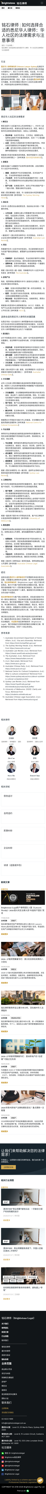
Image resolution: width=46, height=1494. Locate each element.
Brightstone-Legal (12, 1470)
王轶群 (17, 1294)
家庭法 (4, 1390)
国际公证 (5, 1398)
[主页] (14, 3)
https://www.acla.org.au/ (28, 699)
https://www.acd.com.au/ (15, 669)
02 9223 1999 (7, 1419)
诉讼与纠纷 (6, 1373)
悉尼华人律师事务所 (17, 577)
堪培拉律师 (6, 1347)
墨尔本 (10, 8)
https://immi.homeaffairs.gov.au (22, 643)
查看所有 (4, 889)
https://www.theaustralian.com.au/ (19, 658)
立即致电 (5, 1408)
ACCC (21, 310)
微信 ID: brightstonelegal (15, 1453)
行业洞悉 (9, 45)
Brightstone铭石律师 (13, 1457)
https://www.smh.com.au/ (20, 648)
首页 (3, 45)
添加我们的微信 (8, 1412)
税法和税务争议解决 (9, 1394)
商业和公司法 (7, 1369)
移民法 (4, 1386)
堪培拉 (18, 8)
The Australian (21, 273)
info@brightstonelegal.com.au (14, 1423)
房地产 (4, 1382)
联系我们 (5, 1340)
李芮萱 (17, 1216)
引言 (3, 62)
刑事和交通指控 (8, 1377)
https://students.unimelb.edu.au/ (18, 694)
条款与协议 (6, 1355)
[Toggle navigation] (42, 3)
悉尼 (3, 8)
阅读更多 (6, 1220)
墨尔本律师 (6, 1351)
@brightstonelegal (12, 1461)
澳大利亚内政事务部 (33, 157)
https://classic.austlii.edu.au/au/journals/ (21, 653)
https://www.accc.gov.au (15, 663)
